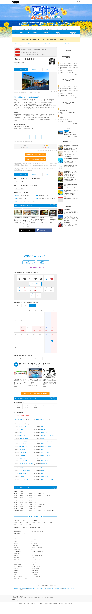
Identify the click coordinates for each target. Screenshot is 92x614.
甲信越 (41, 29)
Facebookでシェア (45, 230)
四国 (60, 29)
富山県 (26, 500)
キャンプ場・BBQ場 (36, 560)
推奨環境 (32, 603)
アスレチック (34, 574)
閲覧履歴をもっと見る (72, 136)
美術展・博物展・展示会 (37, 555)
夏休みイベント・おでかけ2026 (20, 29)
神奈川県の (20, 426)
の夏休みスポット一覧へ (22, 195)
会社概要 (60, 603)
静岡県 (35, 502)
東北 (33, 29)
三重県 (30, 502)
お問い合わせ (36, 603)
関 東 (15, 495)
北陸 (48, 29)
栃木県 (26, 407)
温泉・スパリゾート (20, 65)
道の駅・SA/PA (35, 572)
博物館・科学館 (35, 570)
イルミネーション (50, 597)
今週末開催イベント (73, 33)
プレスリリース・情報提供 (44, 603)
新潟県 (30, 498)
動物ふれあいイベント (18, 555)
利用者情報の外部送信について (68, 603)
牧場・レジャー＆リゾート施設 (20, 578)
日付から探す (19, 32)
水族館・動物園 (17, 564)
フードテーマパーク (36, 576)
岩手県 (30, 493)
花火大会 (35, 597)
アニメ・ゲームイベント (19, 553)
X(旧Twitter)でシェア (28, 230)
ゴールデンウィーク (30, 597)
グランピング (17, 562)
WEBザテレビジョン (28, 600)
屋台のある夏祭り (35, 545)
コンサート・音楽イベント (37, 551)
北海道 (29, 29)
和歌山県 (40, 504)
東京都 (26, 405)
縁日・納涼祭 (34, 543)
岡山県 (26, 506)
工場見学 (16, 570)
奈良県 (35, 504)
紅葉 (45, 597)
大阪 (54, 29)
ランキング (22, 419)
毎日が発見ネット (43, 600)
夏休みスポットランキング (19, 533)
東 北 (15, 493)
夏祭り (46, 32)
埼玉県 (52, 405)
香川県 (21, 508)
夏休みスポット (17, 560)
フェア (33, 557)
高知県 (35, 508)
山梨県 (21, 498)
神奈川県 (16, 62)
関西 (51, 29)
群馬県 (18, 407)
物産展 (33, 549)
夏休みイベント (17, 541)
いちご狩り (21, 597)
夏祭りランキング (18, 531)
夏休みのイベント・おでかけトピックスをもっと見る (35, 393)
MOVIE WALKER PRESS (35, 600)
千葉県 (43, 405)
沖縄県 (53, 510)
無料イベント (17, 547)
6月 (21, 358)
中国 (57, 29)
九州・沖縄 (64, 29)
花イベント (34, 553)
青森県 (26, 493)
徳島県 (30, 508)
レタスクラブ (15, 600)
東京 (38, 29)
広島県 (21, 506)
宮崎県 (44, 510)
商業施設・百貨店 (35, 568)
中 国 (15, 506)
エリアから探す (33, 32)
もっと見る (74, 74)
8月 (49, 358)
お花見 (25, 597)
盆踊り (15, 545)
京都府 (26, 504)
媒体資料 (50, 603)
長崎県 (30, 510)
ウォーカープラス (15, 597)
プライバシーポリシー (26, 603)
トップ (21, 69)
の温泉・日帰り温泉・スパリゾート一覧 (45, 198)
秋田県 (35, 493)
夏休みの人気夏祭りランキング (22, 415)
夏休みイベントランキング (37, 531)
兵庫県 (30, 504)
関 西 (15, 504)
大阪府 (21, 504)
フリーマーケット (18, 551)
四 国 (15, 508)
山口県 (30, 506)
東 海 (15, 502)
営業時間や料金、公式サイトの (35, 154)
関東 (36, 29)
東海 (45, 29)
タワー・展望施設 (18, 576)
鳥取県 (35, 506)
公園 (15, 574)
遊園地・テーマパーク (36, 562)
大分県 (39, 510)
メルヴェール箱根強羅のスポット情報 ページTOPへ (47, 585)
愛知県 (21, 502)
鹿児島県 (49, 510)
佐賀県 (26, 510)
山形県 (39, 493)
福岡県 (21, 510)
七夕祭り (16, 543)
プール (33, 564)
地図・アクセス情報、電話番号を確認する (36, 159)
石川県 (21, 500)
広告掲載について (55, 603)
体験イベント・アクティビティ (38, 547)
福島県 (44, 493)
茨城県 (35, 407)
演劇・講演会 (17, 557)
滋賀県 (44, 504)
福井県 (30, 500)
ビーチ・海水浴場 (18, 566)
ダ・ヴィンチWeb (21, 600)
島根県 (39, 506)
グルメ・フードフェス (18, 549)
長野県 (26, 498)
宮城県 (21, 493)
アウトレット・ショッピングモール (21, 568)
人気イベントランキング (60, 33)
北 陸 (15, 500)
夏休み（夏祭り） (41, 597)
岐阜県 (26, 502)
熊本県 (35, 510)
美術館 (15, 572)
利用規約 (20, 603)
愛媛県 (26, 508)
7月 (35, 358)
